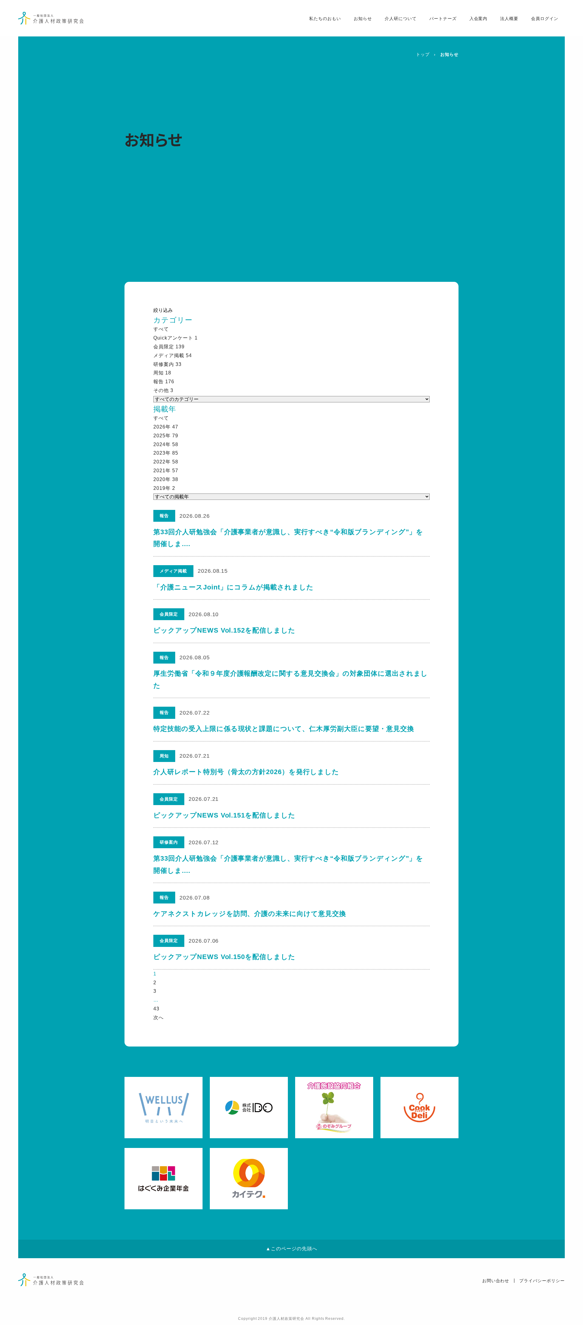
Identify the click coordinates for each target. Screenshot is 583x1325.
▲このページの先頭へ (291, 1248)
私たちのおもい (325, 18)
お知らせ (363, 18)
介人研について (401, 18)
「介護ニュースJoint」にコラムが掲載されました (233, 587)
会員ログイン (544, 18)
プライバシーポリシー (542, 1280)
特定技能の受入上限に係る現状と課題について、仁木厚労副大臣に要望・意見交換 (283, 729)
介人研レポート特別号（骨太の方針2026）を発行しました (246, 772)
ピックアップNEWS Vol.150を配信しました (224, 957)
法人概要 (509, 18)
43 (156, 1008)
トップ (423, 54)
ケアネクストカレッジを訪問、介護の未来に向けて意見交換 (249, 913)
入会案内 (478, 18)
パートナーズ (443, 18)
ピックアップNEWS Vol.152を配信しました (224, 630)
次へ (158, 1017)
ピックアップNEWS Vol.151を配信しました (224, 815)
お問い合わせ (496, 1280)
